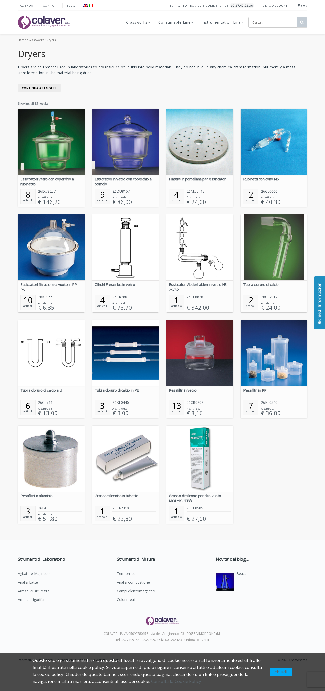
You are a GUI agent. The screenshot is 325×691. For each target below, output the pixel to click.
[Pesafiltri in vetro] (199, 353)
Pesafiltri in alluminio (36, 495)
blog (71, 5)
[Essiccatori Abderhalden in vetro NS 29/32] (199, 247)
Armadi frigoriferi (31, 600)
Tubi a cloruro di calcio (261, 284)
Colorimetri (126, 600)
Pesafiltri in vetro (183, 390)
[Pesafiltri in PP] (274, 353)
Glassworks (137, 22)
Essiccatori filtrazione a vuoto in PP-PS (49, 287)
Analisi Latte (28, 583)
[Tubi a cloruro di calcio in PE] (125, 353)
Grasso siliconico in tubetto (116, 495)
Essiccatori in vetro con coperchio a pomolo (123, 181)
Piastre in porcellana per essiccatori (197, 178)
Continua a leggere (39, 88)
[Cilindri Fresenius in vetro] (125, 247)
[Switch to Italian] (91, 5)
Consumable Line (174, 22)
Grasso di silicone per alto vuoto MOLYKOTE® (195, 498)
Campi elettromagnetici (136, 591)
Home (22, 40)
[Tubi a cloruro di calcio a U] (51, 353)
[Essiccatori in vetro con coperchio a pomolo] (125, 142)
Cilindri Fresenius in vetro (115, 284)
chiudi (281, 672)
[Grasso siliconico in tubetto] (125, 459)
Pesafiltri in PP (255, 390)
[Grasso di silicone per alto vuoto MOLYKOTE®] (199, 459)
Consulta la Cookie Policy (176, 681)
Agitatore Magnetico (35, 574)
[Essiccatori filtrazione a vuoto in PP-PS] (51, 247)
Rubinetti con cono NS (261, 178)
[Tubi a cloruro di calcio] (274, 247)
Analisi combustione (133, 583)
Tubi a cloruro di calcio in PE (117, 390)
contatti (51, 5)
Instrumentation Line (221, 22)
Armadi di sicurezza (34, 591)
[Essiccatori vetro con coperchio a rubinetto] (51, 142)
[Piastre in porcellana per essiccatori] (199, 142)
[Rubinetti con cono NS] (274, 142)
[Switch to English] (85, 5)
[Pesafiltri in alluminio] (51, 459)
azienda (26, 5)
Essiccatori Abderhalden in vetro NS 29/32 (198, 287)
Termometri (127, 574)
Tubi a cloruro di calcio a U (41, 390)
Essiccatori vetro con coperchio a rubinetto (47, 181)
